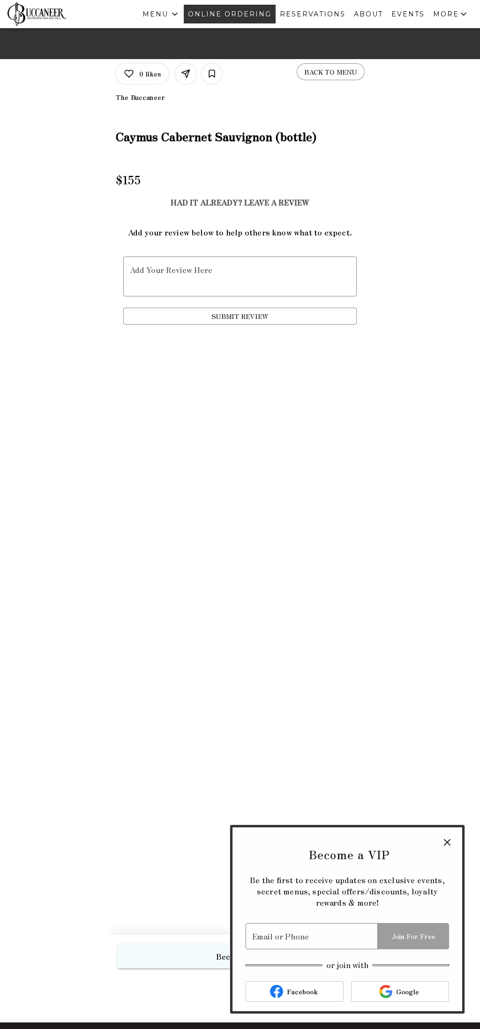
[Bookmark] (212, 73)
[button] (161, 14)
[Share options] (185, 73)
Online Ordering (229, 14)
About (368, 14)
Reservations (312, 14)
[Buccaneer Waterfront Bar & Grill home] (50, 14)
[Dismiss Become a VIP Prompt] (447, 842)
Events (408, 14)
